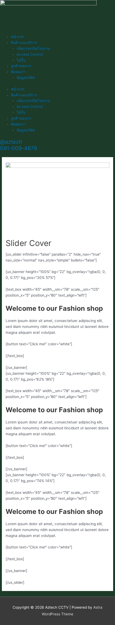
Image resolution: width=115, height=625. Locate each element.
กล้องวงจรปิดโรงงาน (33, 48)
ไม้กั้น (21, 60)
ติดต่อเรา (18, 72)
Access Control (30, 54)
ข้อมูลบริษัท (26, 77)
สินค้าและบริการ (24, 42)
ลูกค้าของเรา (21, 66)
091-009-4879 (18, 148)
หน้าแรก (17, 37)
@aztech (11, 142)
